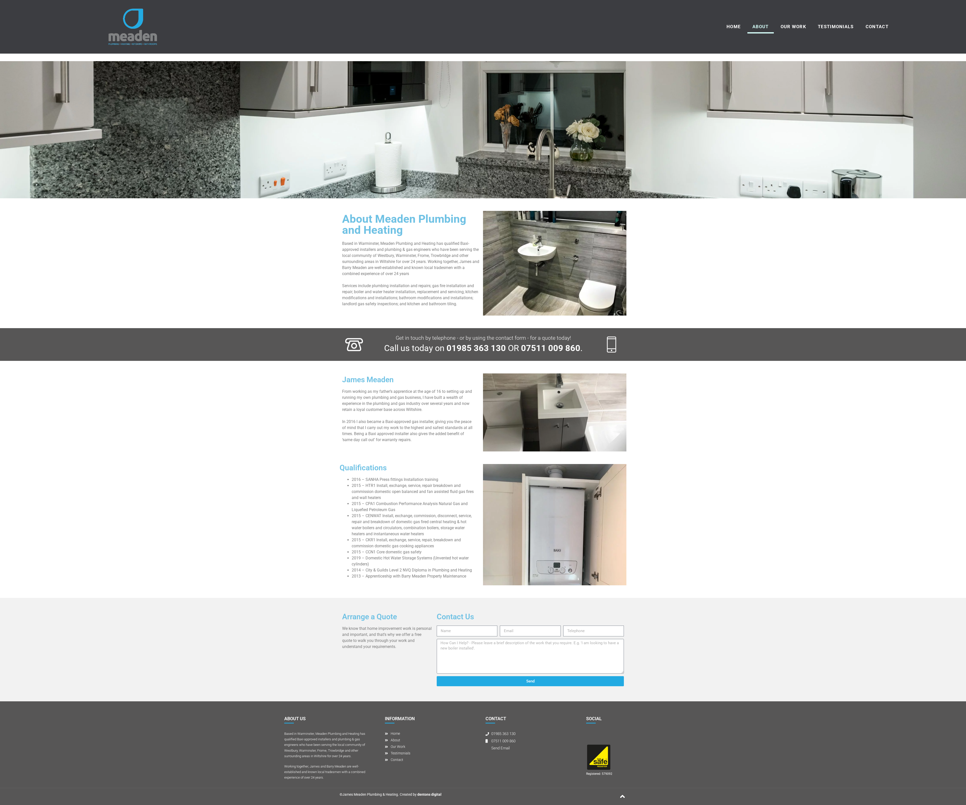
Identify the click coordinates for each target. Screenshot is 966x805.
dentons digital (429, 794)
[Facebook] (590, 735)
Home (734, 26)
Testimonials (836, 26)
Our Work (793, 26)
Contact (877, 26)
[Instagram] (600, 735)
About (760, 26)
